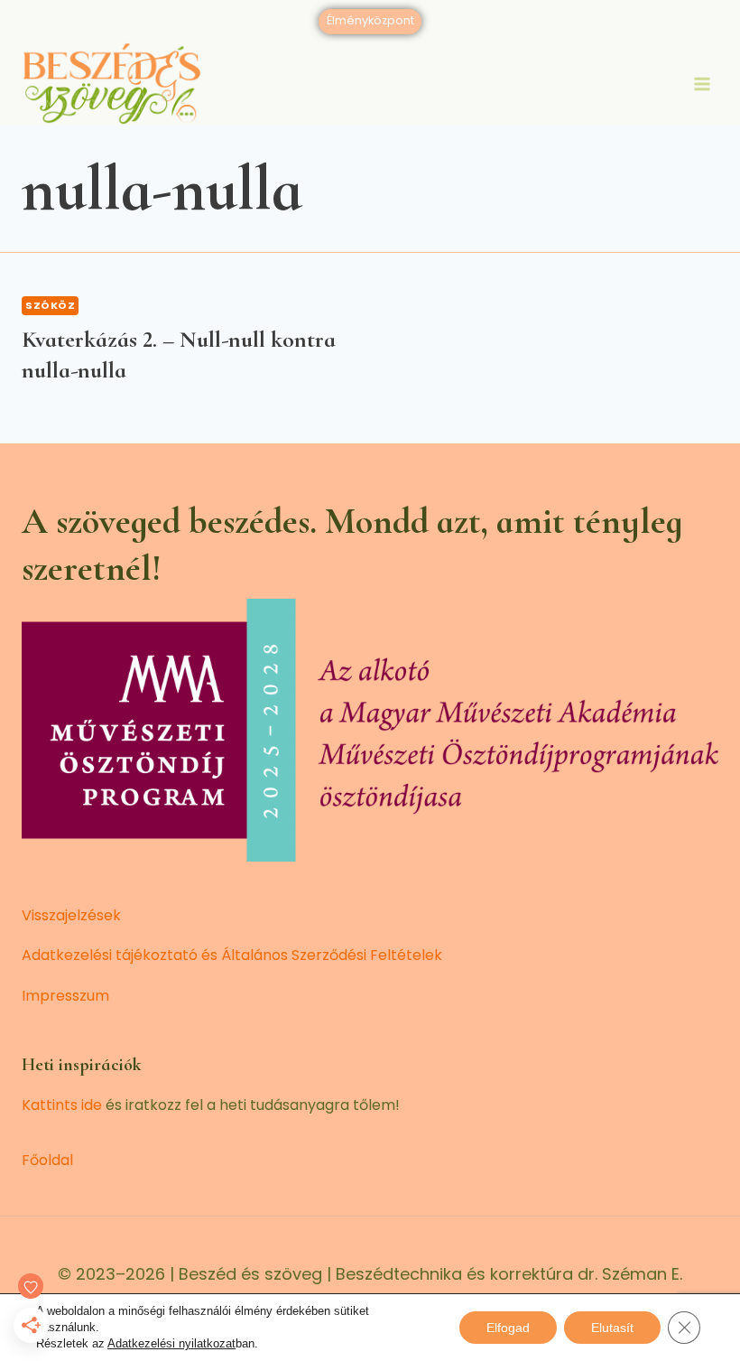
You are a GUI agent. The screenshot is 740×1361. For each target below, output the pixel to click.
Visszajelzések (71, 915)
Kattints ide (62, 1105)
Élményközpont (370, 20)
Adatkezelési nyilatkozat (171, 1343)
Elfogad (508, 1327)
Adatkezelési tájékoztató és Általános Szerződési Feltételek (232, 955)
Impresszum (65, 995)
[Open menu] (701, 84)
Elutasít (612, 1327)
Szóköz (50, 305)
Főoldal (47, 1160)
